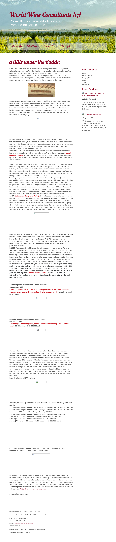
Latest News (33, 46)
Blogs (84, 73)
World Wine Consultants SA (45, 15)
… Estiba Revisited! (89, 99)
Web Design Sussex (15, 532)
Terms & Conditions (14, 525)
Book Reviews (87, 75)
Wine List (65, 46)
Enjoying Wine (87, 78)
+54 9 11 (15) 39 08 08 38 (20, 518)
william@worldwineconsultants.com (23, 523)
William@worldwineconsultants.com (33, 489)
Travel (84, 82)
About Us (17, 46)
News (84, 80)
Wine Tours (86, 84)
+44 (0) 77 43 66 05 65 (18, 521)
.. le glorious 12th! (88, 118)
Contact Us (49, 46)
